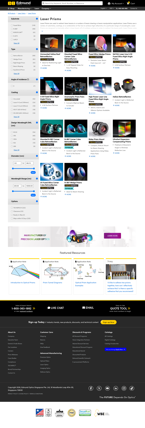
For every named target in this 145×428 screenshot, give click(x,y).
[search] (72, 3)
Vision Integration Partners (81, 340)
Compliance (12, 362)
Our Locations (12, 347)
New (114, 35)
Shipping (43, 336)
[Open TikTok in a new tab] (132, 389)
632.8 (24, 132)
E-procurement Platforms (80, 362)
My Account (117, 4)
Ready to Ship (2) (19, 215)
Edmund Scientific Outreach (81, 358)
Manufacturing (24, 8)
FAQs (42, 343)
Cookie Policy (23, 394)
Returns (42, 340)
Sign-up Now (108, 322)
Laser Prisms (32, 13)
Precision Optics (45, 357)
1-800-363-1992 (122, 8)
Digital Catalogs (110, 340)
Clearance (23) (18, 211)
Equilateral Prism (24, 70)
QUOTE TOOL (118, 308)
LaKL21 (24, 39)
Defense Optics (45, 372)
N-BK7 (24, 29)
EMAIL (90, 307)
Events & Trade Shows (15, 343)
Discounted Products (79, 354)
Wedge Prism (24, 59)
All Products (11, 13)
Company (46, 8)
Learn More (112, 236)
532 (24, 143)
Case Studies (12, 358)
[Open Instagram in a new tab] (124, 389)
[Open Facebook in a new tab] (91, 389)
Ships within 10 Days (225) (21, 218)
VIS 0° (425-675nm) (24, 110)
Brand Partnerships (14, 369)
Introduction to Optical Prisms (23, 282)
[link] (131, 2)
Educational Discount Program (82, 347)
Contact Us (133, 8)
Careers (10, 351)
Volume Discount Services (80, 343)
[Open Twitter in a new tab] (99, 389)
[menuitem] (13, 8)
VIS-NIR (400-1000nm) (24, 113)
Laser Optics (21, 13)
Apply (33, 172)
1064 (24, 139)
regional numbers (26, 311)
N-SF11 (24, 36)
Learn (37, 8)
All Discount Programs (79, 336)
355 (24, 136)
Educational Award (78, 351)
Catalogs (109, 336)
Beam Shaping (24, 66)
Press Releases (13, 354)
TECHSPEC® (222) (19, 208)
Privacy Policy (13, 394)
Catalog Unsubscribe (112, 343)
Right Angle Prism (24, 63)
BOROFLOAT (24, 32)
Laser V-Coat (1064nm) (24, 102)
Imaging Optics (45, 368)
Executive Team (13, 340)
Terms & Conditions (36, 394)
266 (24, 146)
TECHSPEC (12, 366)
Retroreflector (24, 56)
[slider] (13, 168)
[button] (123, 8)
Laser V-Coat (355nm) (24, 106)
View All (16, 43)
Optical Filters (44, 361)
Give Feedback (45, 347)
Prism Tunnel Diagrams (52, 282)
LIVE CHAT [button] (57, 307)
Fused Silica (24, 25)
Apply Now (114, 349)
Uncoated (24, 99)
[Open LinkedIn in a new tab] (116, 389)
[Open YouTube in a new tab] (107, 389)
